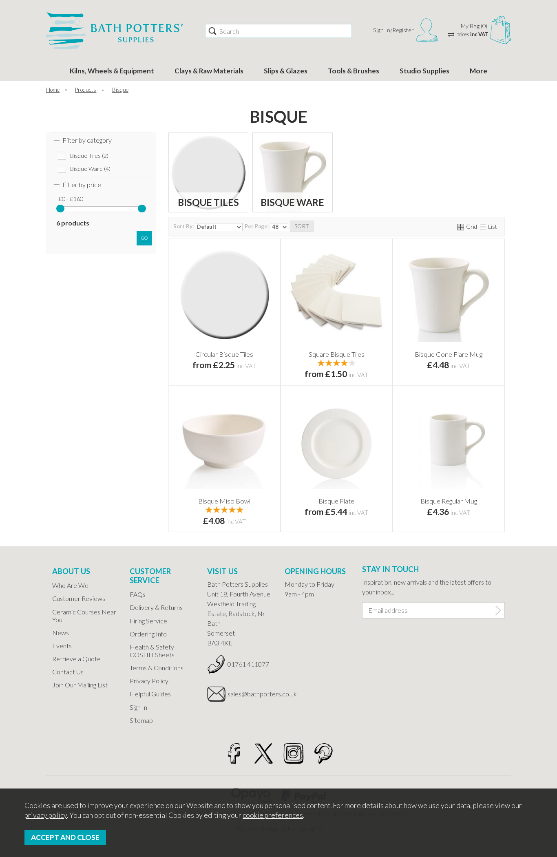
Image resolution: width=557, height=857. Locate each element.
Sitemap (141, 720)
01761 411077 (248, 664)
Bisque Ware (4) (90, 168)
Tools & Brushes (353, 70)
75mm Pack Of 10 (249, 349)
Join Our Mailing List (80, 685)
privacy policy (45, 815)
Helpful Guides (150, 694)
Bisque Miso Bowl (224, 501)
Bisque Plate (336, 501)
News (60, 632)
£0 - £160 (70, 198)
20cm (310, 509)
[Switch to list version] (483, 226)
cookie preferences (273, 815)
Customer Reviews (78, 598)
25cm (361, 509)
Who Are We (70, 585)
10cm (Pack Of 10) (361, 337)
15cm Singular (362, 349)
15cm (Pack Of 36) (361, 362)
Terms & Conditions (156, 667)
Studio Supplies (424, 70)
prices (472, 34)
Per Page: (257, 226)
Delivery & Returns (156, 607)
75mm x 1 (198, 349)
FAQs (138, 594)
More (478, 70)
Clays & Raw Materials (209, 70)
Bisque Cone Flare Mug (448, 354)
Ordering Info (148, 634)
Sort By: (184, 226)
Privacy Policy (149, 681)
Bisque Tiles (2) (89, 155)
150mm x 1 (198, 362)
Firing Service (148, 621)
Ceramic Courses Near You (84, 615)
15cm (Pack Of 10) (310, 362)
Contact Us (68, 672)
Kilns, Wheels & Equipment (112, 70)
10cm (310, 337)
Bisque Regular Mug (448, 501)
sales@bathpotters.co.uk (250, 694)
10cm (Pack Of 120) (310, 349)
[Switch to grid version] (461, 226)
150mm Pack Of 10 (249, 362)
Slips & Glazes (285, 70)
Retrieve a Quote (76, 659)
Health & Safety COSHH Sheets (152, 650)
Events (62, 645)
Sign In (138, 707)
